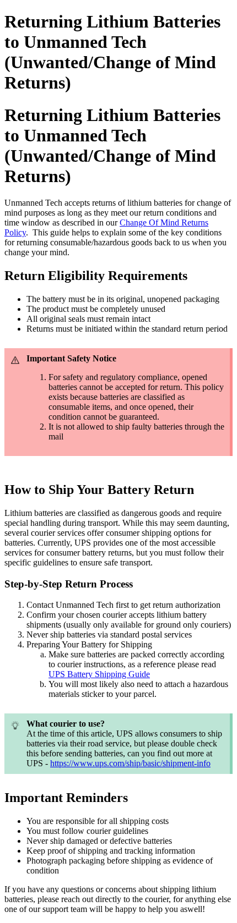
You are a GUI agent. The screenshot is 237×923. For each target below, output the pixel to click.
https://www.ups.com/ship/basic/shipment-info (130, 763)
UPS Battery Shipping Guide (99, 674)
